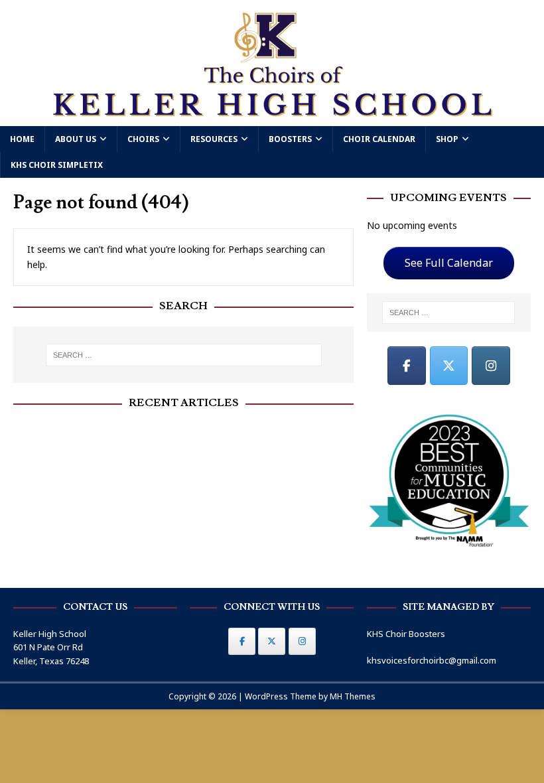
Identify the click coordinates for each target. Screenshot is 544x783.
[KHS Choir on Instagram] (491, 365)
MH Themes (352, 696)
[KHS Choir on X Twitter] (449, 365)
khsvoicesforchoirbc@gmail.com (431, 660)
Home (22, 139)
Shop (447, 139)
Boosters (290, 139)
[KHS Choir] (272, 117)
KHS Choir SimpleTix (57, 165)
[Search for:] (184, 355)
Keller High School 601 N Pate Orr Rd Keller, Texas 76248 (51, 648)
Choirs (143, 139)
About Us (75, 139)
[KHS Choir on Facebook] (406, 365)
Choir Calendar (379, 139)
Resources (214, 139)
